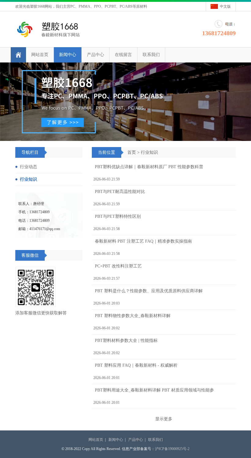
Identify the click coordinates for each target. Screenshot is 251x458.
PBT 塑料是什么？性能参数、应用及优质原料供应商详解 (149, 291)
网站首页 (39, 54)
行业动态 (28, 167)
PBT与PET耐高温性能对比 (120, 191)
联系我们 (151, 54)
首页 (131, 152)
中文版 (225, 6)
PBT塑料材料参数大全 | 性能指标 (126, 340)
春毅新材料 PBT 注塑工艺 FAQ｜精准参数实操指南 (143, 241)
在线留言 (123, 54)
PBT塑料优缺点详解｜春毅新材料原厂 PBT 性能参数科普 (149, 167)
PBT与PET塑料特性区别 (118, 216)
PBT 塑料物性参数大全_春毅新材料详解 (132, 315)
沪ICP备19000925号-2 (172, 449)
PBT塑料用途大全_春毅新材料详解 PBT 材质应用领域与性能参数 (153, 392)
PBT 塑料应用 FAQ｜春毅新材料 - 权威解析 (136, 365)
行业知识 (149, 152)
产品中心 (95, 54)
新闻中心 (67, 54)
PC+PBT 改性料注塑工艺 (118, 266)
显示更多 (163, 419)
